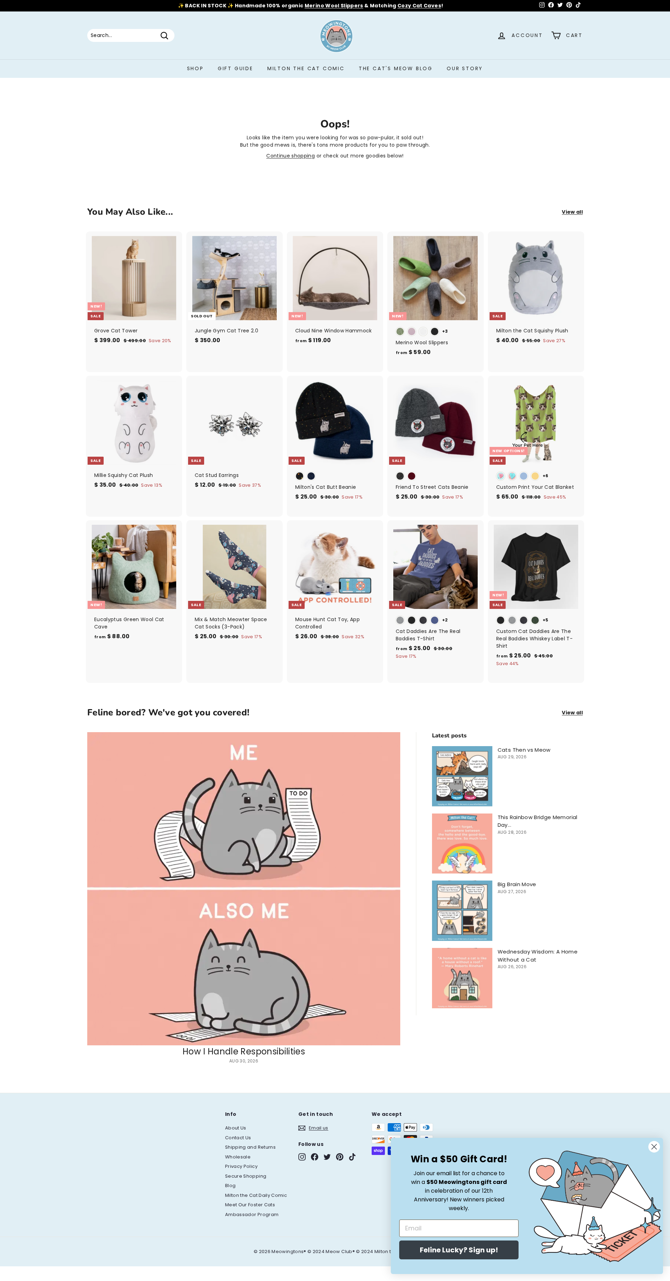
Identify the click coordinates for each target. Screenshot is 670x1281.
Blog (230, 1185)
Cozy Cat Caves (419, 5)
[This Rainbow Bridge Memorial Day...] (462, 843)
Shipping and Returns (250, 1147)
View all (572, 211)
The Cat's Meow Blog (396, 68)
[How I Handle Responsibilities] (243, 888)
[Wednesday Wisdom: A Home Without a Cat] (462, 978)
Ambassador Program (251, 1214)
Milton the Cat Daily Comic (256, 1195)
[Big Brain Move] (462, 911)
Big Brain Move (517, 884)
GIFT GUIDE (235, 68)
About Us (235, 1128)
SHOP (195, 68)
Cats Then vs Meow (524, 749)
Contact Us (238, 1137)
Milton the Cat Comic (306, 68)
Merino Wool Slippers (334, 5)
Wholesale (238, 1157)
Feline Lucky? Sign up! (459, 1250)
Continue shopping (290, 155)
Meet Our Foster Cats (250, 1204)
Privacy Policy (241, 1166)
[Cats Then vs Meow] (462, 776)
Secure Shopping (245, 1176)
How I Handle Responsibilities (244, 1051)
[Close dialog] (654, 1147)
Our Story (465, 68)
